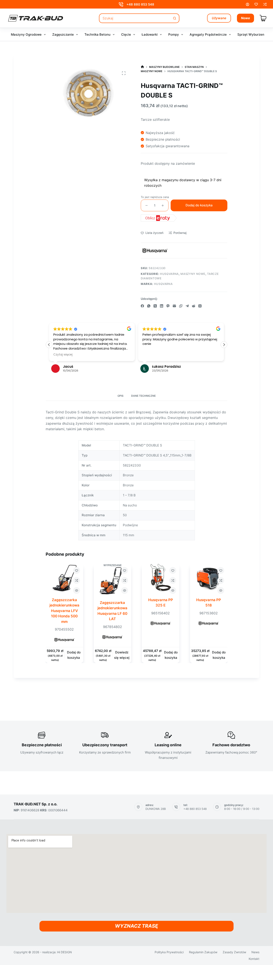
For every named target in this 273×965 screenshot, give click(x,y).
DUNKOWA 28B (155, 808)
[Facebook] (142, 306)
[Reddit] (193, 306)
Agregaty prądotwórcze (208, 34)
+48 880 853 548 (140, 4)
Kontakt (254, 959)
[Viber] (168, 306)
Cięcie (126, 34)
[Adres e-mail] (174, 306)
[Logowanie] (247, 4)
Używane (219, 18)
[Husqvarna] (155, 250)
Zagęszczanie (63, 34)
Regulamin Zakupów (203, 952)
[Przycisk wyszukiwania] (174, 18)
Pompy (173, 34)
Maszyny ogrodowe (26, 34)
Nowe (245, 18)
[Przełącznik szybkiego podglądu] (76, 590)
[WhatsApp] (148, 306)
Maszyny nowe (192, 274)
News (255, 952)
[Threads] (200, 306)
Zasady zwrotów (234, 952)
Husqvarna (169, 274)
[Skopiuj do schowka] (180, 306)
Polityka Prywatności (169, 952)
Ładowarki (150, 34)
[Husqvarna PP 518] (209, 578)
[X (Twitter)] (155, 306)
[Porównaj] (265, 4)
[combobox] (134, 18)
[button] (224, 344)
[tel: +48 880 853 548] (176, 807)
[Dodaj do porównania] (76, 580)
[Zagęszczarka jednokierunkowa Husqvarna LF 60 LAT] (112, 581)
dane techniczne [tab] (143, 395)
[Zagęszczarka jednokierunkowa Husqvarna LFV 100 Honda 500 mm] (64, 578)
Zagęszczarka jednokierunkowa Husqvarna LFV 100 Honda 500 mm (64, 611)
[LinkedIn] (161, 306)
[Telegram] (187, 306)
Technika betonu (97, 34)
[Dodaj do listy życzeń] (76, 570)
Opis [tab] (120, 395)
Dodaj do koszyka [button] (74, 655)
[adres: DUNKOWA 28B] (138, 807)
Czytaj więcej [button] (63, 355)
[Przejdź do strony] (142, 67)
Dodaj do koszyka (199, 205)
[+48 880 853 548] (121, 4)
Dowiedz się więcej (121, 655)
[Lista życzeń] (256, 4)
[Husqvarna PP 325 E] (160, 578)
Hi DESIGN (64, 952)
